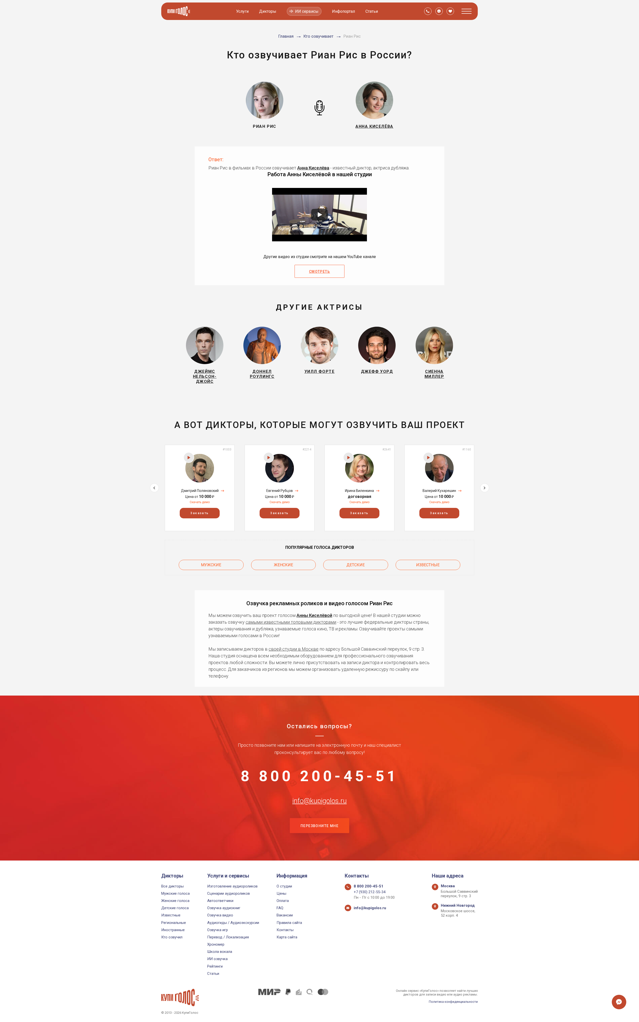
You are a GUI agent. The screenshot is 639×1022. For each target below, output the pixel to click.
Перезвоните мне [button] (319, 826)
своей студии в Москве (294, 649)
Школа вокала (219, 951)
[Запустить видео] (319, 215)
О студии (284, 886)
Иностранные (173, 930)
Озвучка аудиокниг (223, 908)
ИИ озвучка (217, 959)
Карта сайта (287, 937)
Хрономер (215, 944)
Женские (283, 565)
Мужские (211, 565)
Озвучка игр (217, 930)
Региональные (173, 922)
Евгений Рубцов (279, 491)
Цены (281, 893)
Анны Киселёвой (314, 615)
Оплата (283, 900)
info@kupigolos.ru (319, 800)
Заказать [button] (199, 513)
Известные (428, 565)
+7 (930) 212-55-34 (369, 892)
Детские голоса (175, 908)
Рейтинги (215, 966)
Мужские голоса (175, 893)
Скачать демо (200, 502)
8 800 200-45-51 (319, 776)
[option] (200, 488)
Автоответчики (220, 900)
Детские (355, 565)
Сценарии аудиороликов (228, 893)
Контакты (285, 930)
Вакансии (285, 915)
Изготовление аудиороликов (232, 886)
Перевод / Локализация (228, 937)
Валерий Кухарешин (439, 491)
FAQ (280, 908)
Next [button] (484, 487)
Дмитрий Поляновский (200, 491)
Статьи (371, 11)
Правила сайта (289, 922)
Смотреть (319, 272)
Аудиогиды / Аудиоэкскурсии (233, 922)
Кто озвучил (171, 937)
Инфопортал (343, 11)
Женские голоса (175, 900)
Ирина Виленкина (359, 491)
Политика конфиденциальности (453, 1002)
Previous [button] (154, 487)
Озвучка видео (220, 915)
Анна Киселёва (313, 167)
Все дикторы (172, 886)
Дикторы (267, 11)
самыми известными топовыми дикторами (291, 622)
